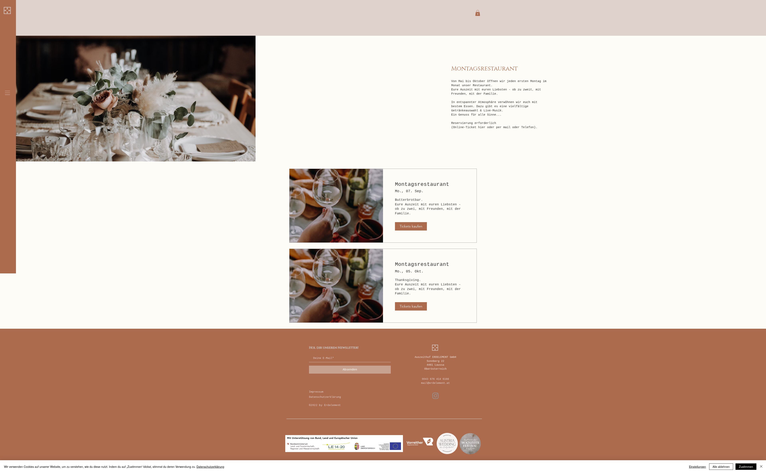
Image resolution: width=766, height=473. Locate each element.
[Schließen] (761, 466)
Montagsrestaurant (422, 184)
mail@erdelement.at (435, 383)
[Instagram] (435, 396)
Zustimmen (746, 467)
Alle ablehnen (721, 467)
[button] (7, 93)
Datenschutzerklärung (325, 397)
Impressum (316, 391)
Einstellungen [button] (697, 467)
